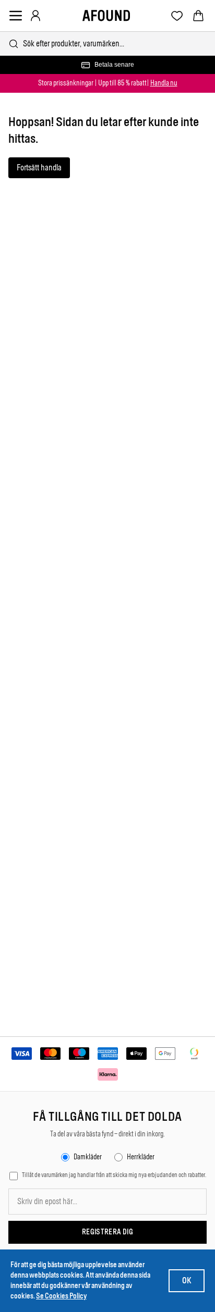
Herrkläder (140, 1157)
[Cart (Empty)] (198, 15)
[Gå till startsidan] (106, 15)
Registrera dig (107, 1232)
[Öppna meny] (15, 15)
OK (186, 1280)
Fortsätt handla (39, 167)
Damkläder (88, 1157)
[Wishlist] (177, 16)
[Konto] (35, 15)
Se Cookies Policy (61, 1296)
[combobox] (107, 43)
